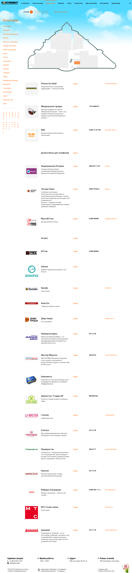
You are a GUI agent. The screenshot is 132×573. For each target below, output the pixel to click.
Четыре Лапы (47, 189)
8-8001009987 (94, 218)
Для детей (7, 84)
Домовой (45, 530)
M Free (44, 251)
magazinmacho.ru (111, 218)
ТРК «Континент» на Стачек (109, 561)
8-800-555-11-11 (95, 490)
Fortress (45, 430)
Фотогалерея (104, 3)
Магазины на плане (60, 12)
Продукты (6, 30)
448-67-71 (92, 449)
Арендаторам (115, 3)
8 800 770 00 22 (94, 189)
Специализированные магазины (14, 34)
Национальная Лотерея (52, 166)
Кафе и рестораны (9, 50)
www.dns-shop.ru (110, 130)
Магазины (61, 3)
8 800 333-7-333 (94, 166)
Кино (5, 104)
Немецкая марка (49, 334)
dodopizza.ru (109, 318)
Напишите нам (15, 563)
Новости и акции (38, 3)
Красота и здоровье (10, 42)
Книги (5, 96)
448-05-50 (92, 355)
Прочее (5, 38)
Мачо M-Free (47, 219)
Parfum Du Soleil (49, 83)
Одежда (6, 65)
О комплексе (25, 3)
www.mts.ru (109, 507)
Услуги (5, 57)
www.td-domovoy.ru (111, 530)
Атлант (44, 238)
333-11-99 (92, 530)
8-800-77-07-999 (95, 130)
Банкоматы (46, 376)
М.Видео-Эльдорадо (51, 490)
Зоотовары (7, 26)
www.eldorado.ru (110, 490)
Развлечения (78, 3)
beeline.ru (108, 288)
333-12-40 (92, 334)
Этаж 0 (75, 83)
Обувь (5, 76)
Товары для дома (9, 46)
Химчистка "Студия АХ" (52, 396)
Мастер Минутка (49, 355)
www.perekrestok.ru (111, 449)
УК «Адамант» (61, 571)
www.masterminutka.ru (112, 355)
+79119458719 (94, 106)
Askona (44, 266)
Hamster (45, 471)
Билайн (44, 288)
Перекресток (47, 449)
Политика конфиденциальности (17, 571)
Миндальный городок (51, 106)
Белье (5, 53)
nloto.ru (107, 166)
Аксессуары (7, 92)
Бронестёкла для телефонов (55, 153)
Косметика (7, 61)
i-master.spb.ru (110, 415)
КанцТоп (45, 303)
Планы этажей (50, 3)
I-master (45, 415)
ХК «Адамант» (62, 569)
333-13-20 (92, 471)
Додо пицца (47, 318)
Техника (6, 69)
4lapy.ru (107, 189)
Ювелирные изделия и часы (13, 80)
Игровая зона (8, 100)
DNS (43, 130)
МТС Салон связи (49, 507)
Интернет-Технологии (104, 571)
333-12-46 (92, 430)
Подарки (6, 73)
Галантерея (7, 88)
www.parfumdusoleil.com (113, 83)
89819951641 (93, 396)
